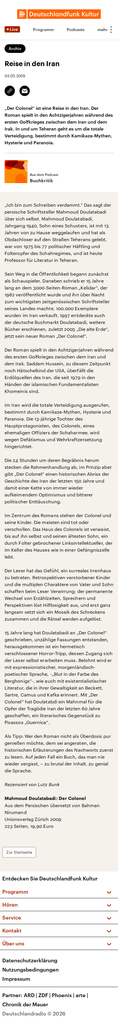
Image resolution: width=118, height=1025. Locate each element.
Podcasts (75, 29)
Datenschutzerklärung (29, 960)
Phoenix (63, 995)
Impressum (16, 979)
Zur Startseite (19, 852)
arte (82, 995)
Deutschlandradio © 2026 (34, 1013)
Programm (43, 29)
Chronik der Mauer (25, 1004)
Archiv (15, 48)
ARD (30, 995)
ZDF (44, 995)
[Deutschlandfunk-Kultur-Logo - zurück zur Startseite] (59, 14)
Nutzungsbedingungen (30, 969)
